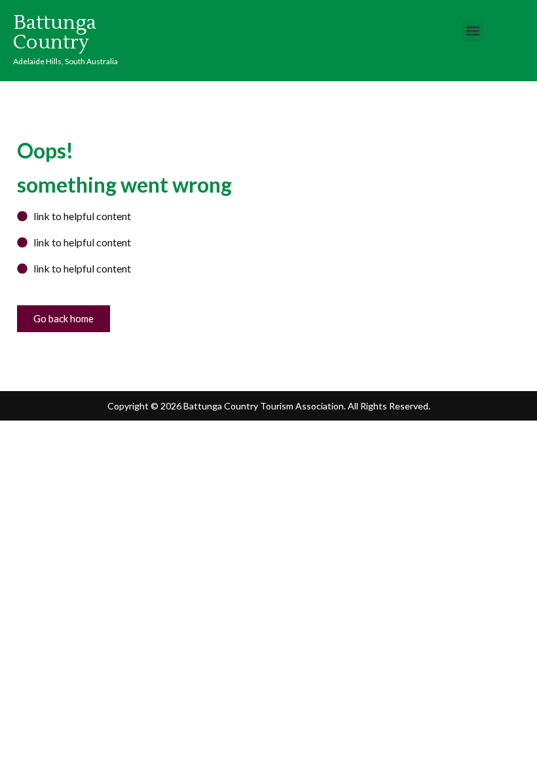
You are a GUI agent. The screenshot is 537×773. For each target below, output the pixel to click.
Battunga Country (54, 32)
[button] (472, 31)
